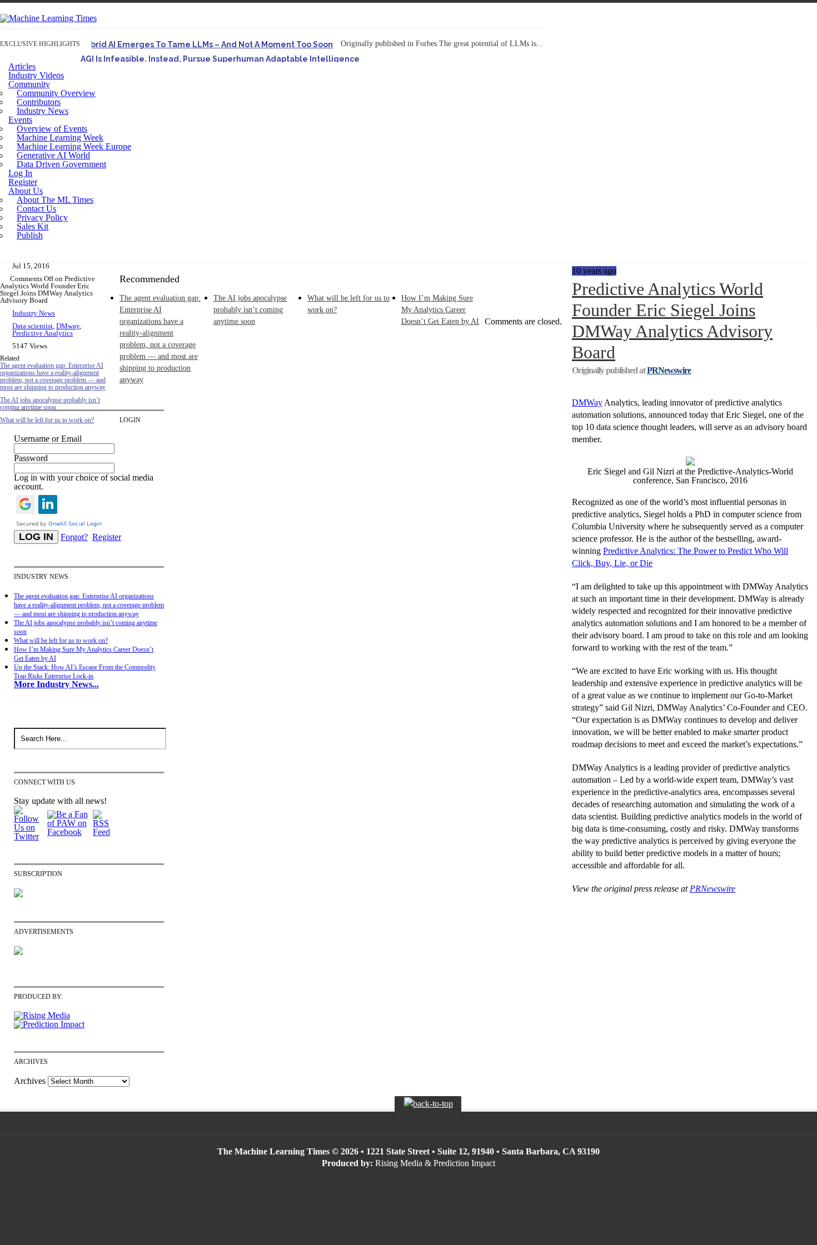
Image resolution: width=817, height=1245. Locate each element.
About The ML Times (55, 199)
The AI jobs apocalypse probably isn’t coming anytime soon (50, 403)
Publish (30, 235)
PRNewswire (669, 370)
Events (20, 119)
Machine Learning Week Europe (74, 146)
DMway (67, 326)
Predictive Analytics (42, 333)
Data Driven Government (61, 164)
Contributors (39, 102)
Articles (22, 66)
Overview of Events (52, 128)
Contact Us (36, 208)
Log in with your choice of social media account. (83, 482)
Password (31, 458)
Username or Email (48, 438)
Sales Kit (32, 226)
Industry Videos (36, 75)
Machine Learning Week (60, 137)
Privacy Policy (42, 217)
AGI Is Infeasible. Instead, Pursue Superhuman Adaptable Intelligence (220, 58)
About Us (25, 191)
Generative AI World (53, 155)
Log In (20, 173)
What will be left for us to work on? (61, 640)
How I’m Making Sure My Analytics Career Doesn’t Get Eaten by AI (440, 310)
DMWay (587, 402)
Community (29, 84)
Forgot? (74, 537)
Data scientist (32, 326)
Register (22, 182)
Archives (30, 1081)
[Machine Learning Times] (48, 18)
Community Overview (56, 93)
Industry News (42, 111)
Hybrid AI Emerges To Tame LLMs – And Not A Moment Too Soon (207, 44)
